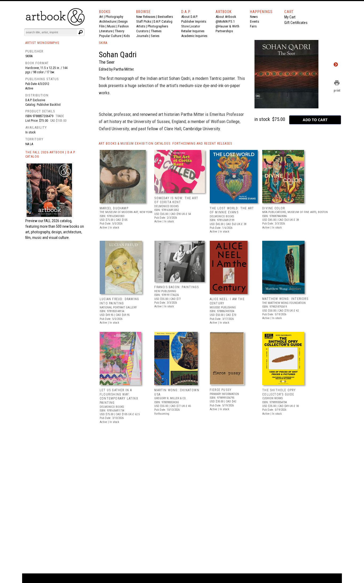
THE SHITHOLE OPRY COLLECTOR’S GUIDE (279, 392)
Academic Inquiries (194, 36)
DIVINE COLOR (273, 208)
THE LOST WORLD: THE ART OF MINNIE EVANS (232, 210)
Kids (127, 36)
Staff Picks (143, 21)
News (254, 17)
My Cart (290, 17)
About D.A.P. (189, 17)
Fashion (123, 26)
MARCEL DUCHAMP (114, 208)
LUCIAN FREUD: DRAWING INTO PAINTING (119, 301)
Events (254, 21)
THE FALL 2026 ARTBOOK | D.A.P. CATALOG (50, 154)
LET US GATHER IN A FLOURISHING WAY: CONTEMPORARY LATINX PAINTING (119, 396)
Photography (114, 17)
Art (101, 17)
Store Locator (190, 26)
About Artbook (226, 17)
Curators (142, 31)
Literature (105, 31)
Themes (156, 31)
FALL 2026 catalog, (58, 221)
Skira (29, 56)
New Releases (145, 17)
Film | (103, 26)
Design (123, 21)
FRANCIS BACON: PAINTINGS (176, 287)
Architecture (107, 21)
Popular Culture (110, 36)
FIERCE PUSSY (221, 390)
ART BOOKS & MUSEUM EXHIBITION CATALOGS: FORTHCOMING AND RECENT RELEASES (165, 143)
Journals (142, 36)
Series (155, 36)
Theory (119, 31)
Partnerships (224, 31)
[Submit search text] (80, 32)
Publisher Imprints (193, 21)
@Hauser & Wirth (227, 26)
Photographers (158, 26)
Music (111, 26)
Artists (140, 26)
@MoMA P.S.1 (225, 21)
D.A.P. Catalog (162, 21)
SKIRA (103, 43)
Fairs (253, 26)
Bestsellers (165, 17)
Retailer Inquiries (192, 31)
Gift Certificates (296, 23)
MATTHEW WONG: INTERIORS (285, 299)
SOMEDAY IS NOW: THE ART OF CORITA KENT (176, 200)
